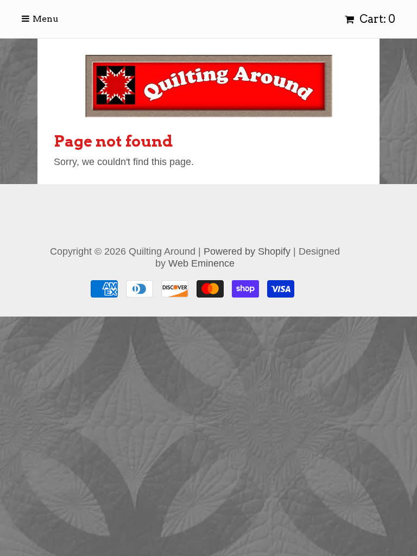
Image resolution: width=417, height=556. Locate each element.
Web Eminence (201, 263)
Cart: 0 (376, 19)
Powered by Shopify (247, 251)
